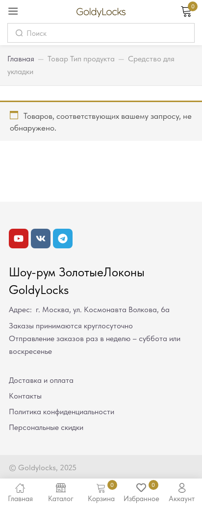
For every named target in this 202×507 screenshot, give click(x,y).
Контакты (25, 395)
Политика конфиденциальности (61, 411)
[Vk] (40, 238)
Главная (20, 58)
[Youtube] (18, 238)
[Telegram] (63, 238)
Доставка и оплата (41, 380)
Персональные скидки (46, 427)
